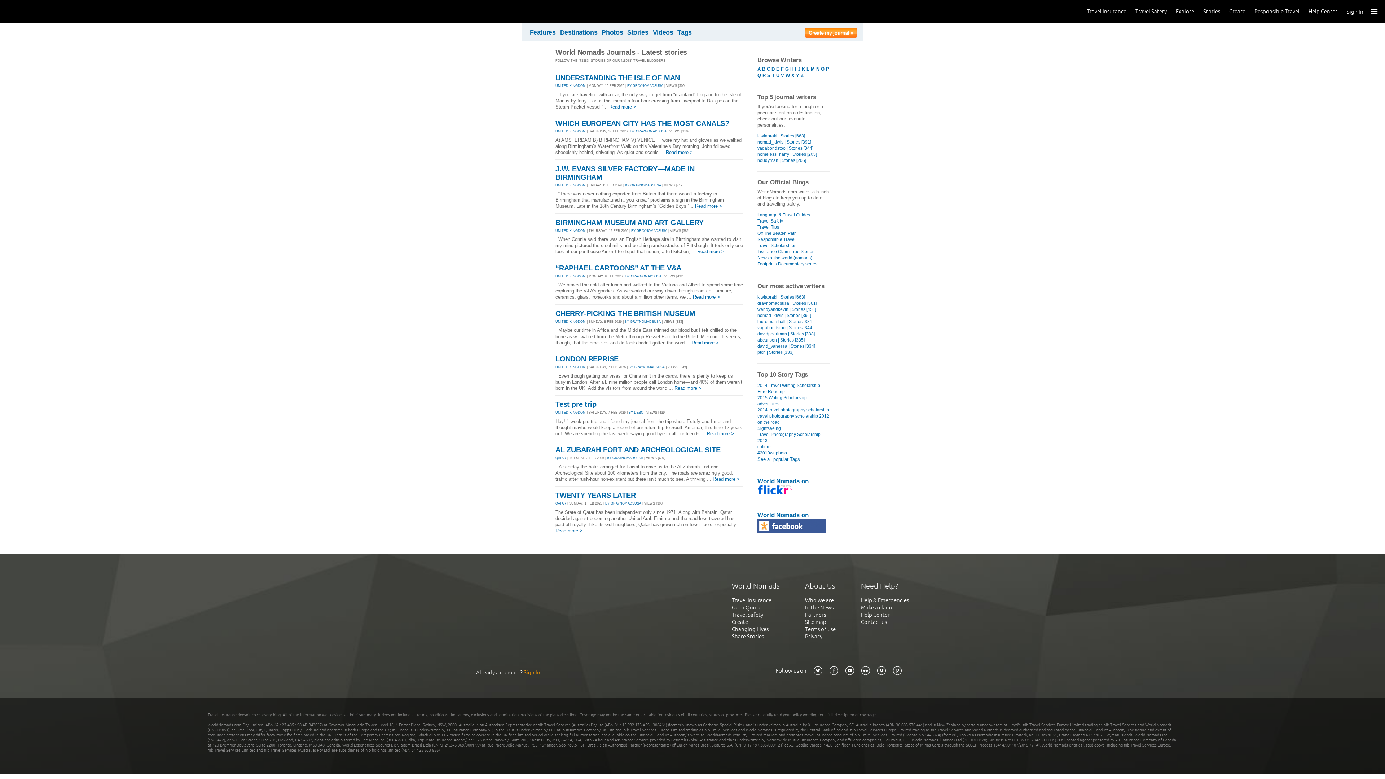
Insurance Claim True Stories (785, 251)
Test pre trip (575, 404)
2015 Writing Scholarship (782, 397)
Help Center (1323, 11)
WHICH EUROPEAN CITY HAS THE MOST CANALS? (642, 123)
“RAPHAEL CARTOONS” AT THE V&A (618, 268)
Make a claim (876, 607)
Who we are (819, 600)
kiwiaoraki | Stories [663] (781, 135)
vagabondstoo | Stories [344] (785, 148)
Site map (815, 622)
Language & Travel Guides (783, 214)
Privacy (813, 636)
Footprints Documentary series (787, 264)
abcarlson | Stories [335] (781, 340)
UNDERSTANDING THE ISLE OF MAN (617, 78)
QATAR (560, 458)
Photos (612, 32)
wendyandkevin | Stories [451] (786, 309)
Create (1237, 11)
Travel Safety (1151, 11)
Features (543, 32)
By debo (636, 412)
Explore (1185, 11)
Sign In (1355, 12)
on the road (768, 422)
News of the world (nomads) (784, 257)
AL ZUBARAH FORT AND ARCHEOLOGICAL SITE (637, 450)
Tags (684, 32)
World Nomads (38, 11)
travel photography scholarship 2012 (793, 416)
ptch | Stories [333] (775, 352)
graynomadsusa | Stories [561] (787, 303)
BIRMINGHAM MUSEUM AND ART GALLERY (629, 222)
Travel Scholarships (776, 245)
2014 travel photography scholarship (793, 410)
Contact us (874, 622)
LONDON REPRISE (587, 359)
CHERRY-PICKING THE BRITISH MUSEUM (625, 313)
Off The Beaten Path (777, 233)
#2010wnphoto (772, 452)
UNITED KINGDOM (570, 86)
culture (764, 446)
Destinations (579, 32)
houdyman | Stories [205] (781, 160)
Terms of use (820, 629)
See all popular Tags (778, 459)
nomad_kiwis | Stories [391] (784, 142)
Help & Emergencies (885, 600)
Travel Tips (768, 227)
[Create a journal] (831, 34)
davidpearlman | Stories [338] (786, 333)
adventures (768, 403)
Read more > (622, 107)
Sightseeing (769, 428)
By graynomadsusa (645, 86)
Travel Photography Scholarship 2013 (789, 437)
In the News (819, 607)
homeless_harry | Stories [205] (787, 154)
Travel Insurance (1106, 11)
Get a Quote (746, 607)
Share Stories (748, 636)
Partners (815, 615)
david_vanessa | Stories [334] (786, 346)
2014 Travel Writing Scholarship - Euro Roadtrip (790, 388)
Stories (1211, 11)
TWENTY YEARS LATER (595, 495)
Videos (663, 32)
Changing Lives (750, 629)
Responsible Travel (1277, 11)
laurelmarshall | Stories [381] (785, 321)
